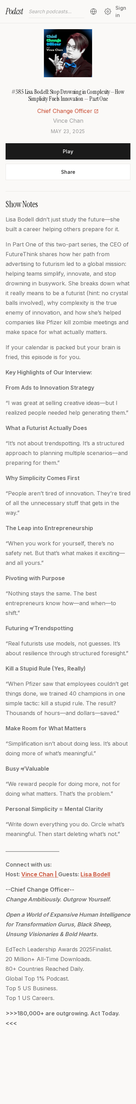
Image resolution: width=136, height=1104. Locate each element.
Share (68, 172)
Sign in (120, 11)
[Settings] (108, 11)
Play (68, 151)
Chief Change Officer (64, 110)
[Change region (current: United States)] (93, 11)
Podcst (14, 11)
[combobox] (56, 11)
